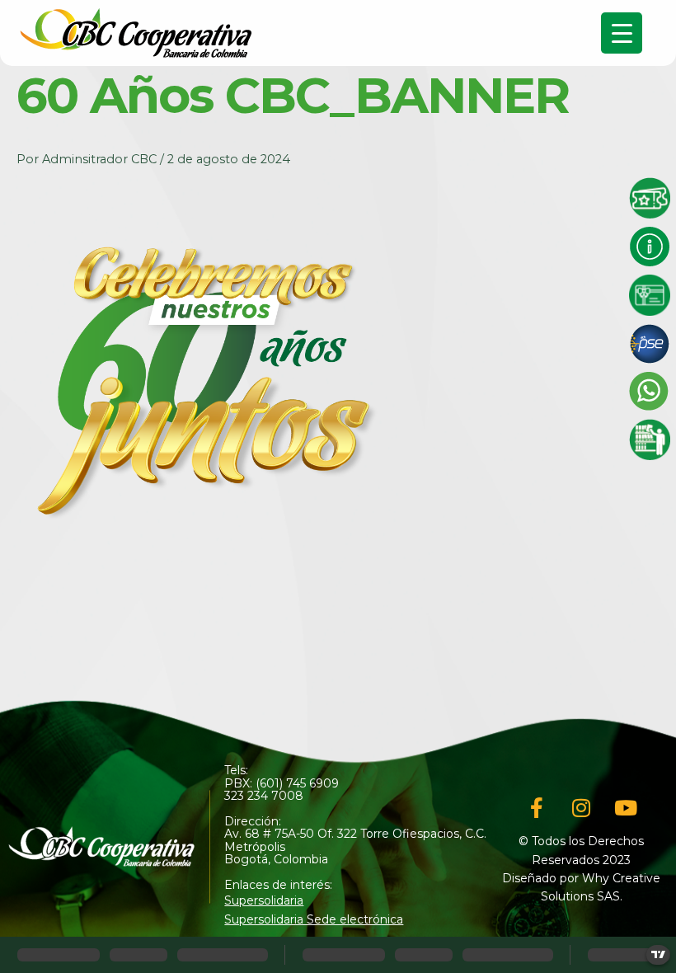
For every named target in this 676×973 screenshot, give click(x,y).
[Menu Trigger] (621, 33)
